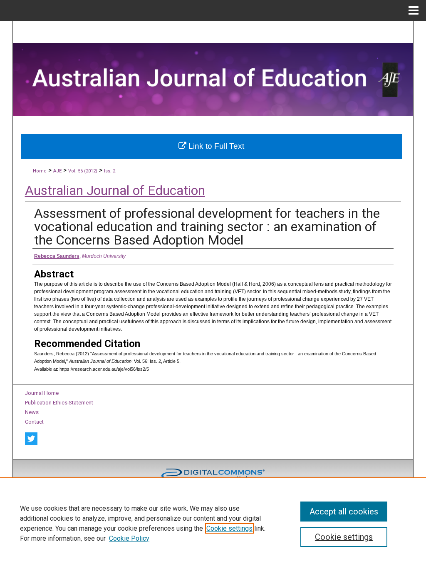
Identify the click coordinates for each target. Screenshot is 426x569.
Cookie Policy (129, 538)
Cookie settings (229, 528)
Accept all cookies (344, 512)
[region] (213, 523)
